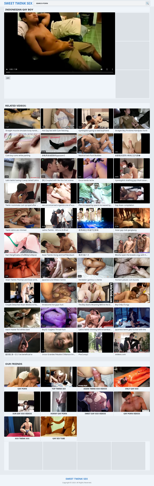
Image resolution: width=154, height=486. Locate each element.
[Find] (147, 3)
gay (7, 78)
